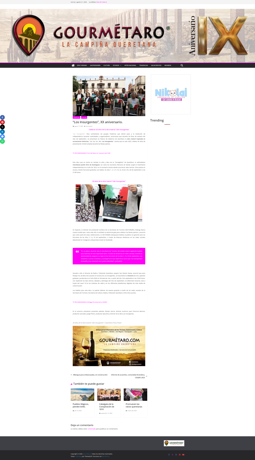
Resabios (168, 65)
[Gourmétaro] (73, 65)
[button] (120, 65)
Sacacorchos (156, 65)
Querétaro (76, 117)
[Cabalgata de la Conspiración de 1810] (109, 390)
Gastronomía (95, 65)
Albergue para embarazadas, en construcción (90, 375)
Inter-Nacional (130, 65)
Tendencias (143, 65)
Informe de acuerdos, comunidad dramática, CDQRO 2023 (128, 376)
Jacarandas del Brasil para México (107, 2)
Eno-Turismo (82, 65)
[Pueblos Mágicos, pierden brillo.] (82, 390)
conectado (92, 429)
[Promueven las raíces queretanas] (135, 390)
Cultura (106, 65)
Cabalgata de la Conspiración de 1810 (106, 407)
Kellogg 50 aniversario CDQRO (97, 302)
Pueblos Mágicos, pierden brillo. (81, 405)
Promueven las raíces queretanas (134, 405)
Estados (116, 65)
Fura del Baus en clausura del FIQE (98, 153)
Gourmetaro (89, 126)
